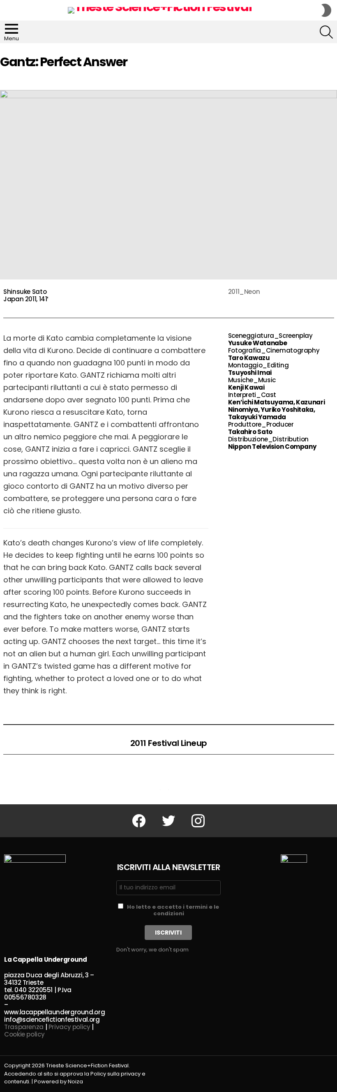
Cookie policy (24, 1034)
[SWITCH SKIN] (326, 10)
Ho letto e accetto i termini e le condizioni (173, 910)
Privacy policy (69, 1027)
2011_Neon (244, 291)
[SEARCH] (326, 32)
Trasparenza (24, 1027)
